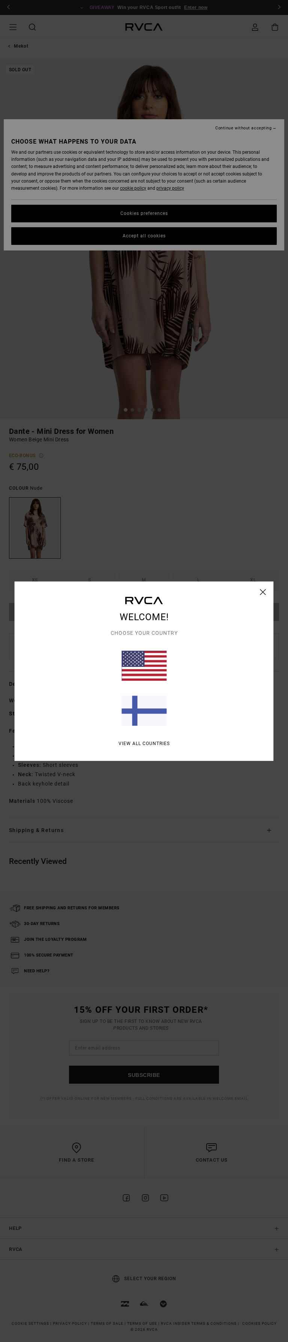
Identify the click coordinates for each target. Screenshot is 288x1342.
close (263, 592)
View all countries (144, 743)
